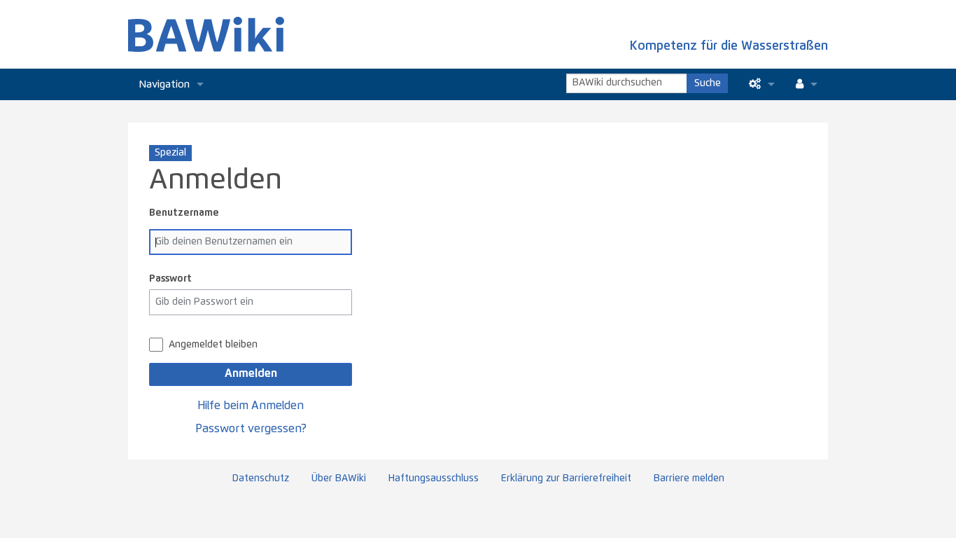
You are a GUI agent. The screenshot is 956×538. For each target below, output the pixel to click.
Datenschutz (260, 478)
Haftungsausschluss (433, 478)
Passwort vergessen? (251, 428)
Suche (707, 83)
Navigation (164, 84)
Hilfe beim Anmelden (250, 405)
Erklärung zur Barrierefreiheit (566, 478)
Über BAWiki (338, 478)
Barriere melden (689, 478)
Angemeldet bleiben (213, 345)
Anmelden (251, 373)
